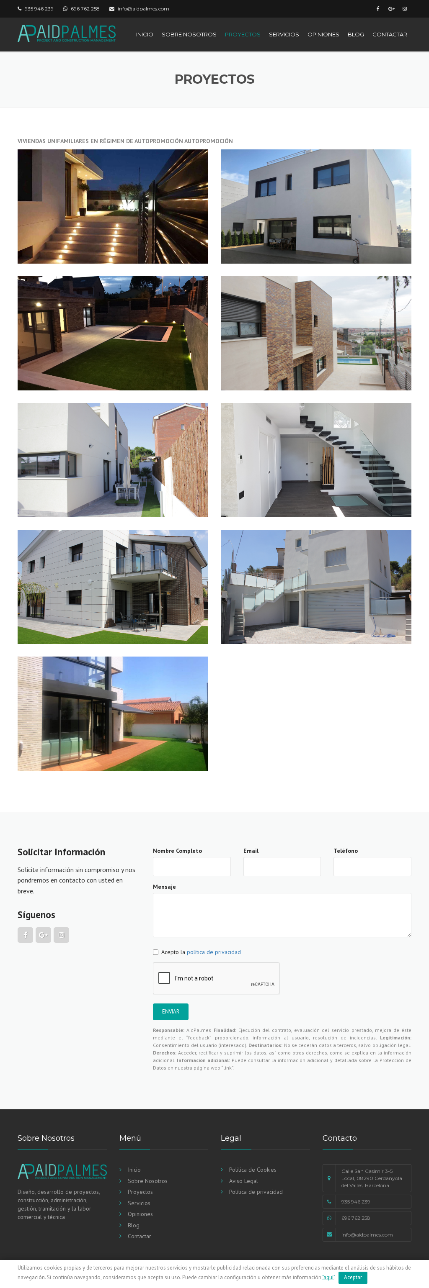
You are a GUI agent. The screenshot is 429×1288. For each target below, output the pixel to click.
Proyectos (243, 34)
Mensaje (164, 886)
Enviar (170, 1011)
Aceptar (353, 1277)
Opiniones (323, 34)
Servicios (284, 34)
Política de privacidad (256, 1192)
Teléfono (345, 850)
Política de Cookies (253, 1169)
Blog (356, 34)
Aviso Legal (243, 1181)
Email (250, 850)
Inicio (144, 34)
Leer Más (46, 246)
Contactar (389, 34)
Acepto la (201, 952)
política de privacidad (214, 952)
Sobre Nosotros (189, 34)
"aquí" (328, 1277)
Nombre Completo (177, 850)
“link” (227, 1068)
